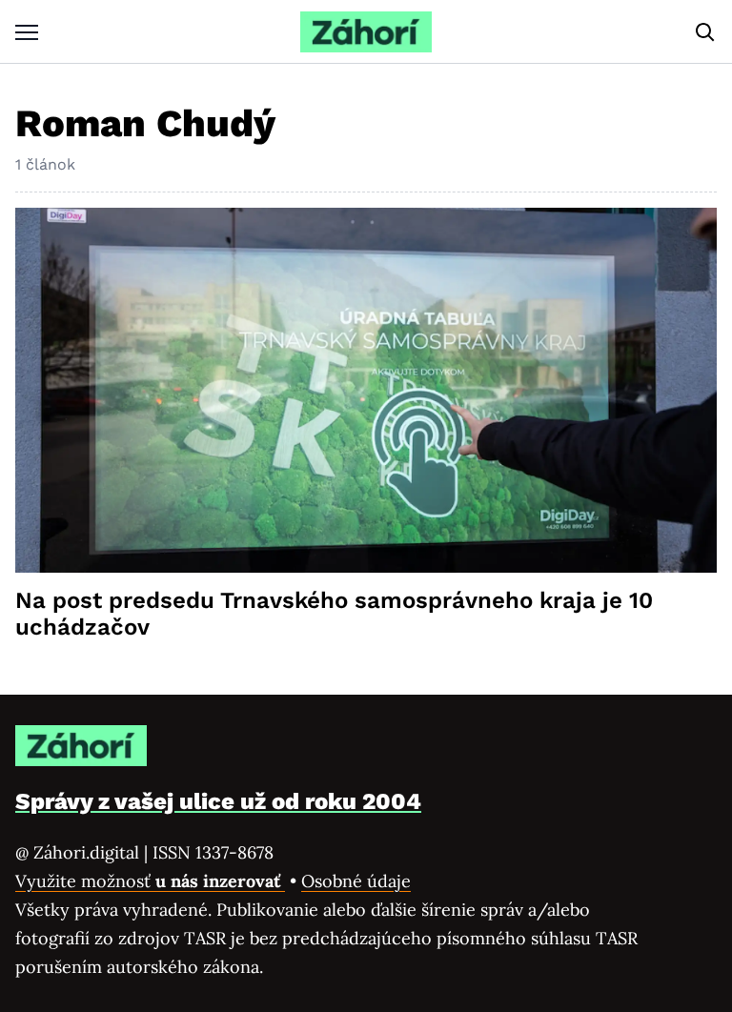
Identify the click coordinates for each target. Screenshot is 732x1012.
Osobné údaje (356, 881)
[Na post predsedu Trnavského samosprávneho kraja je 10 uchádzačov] (366, 390)
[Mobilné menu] (26, 32)
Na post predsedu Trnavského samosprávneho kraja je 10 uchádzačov (334, 613)
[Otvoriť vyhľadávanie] (705, 32)
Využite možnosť (150, 881)
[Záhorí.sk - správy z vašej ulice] (366, 31)
